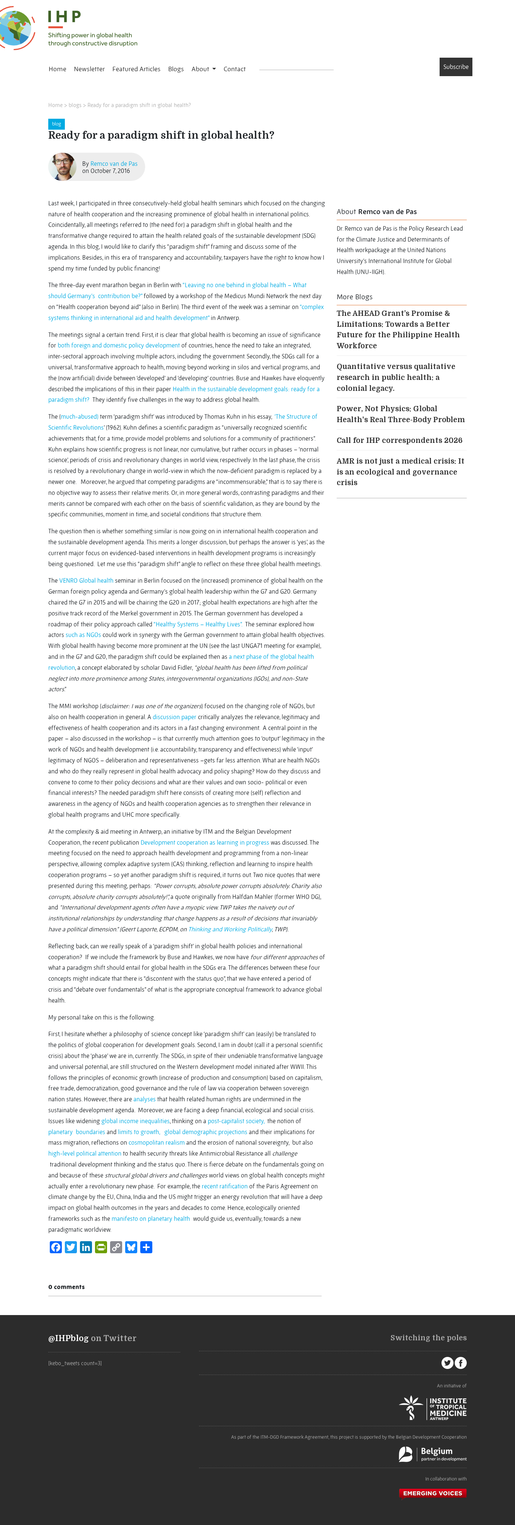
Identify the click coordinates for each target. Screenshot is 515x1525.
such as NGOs (83, 634)
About (201, 69)
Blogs (176, 69)
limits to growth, (140, 1132)
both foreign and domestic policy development (119, 345)
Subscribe (456, 66)
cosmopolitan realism (157, 1142)
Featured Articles (136, 69)
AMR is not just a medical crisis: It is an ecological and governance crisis (400, 472)
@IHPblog (68, 1338)
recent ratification (225, 1186)
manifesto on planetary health (151, 1218)
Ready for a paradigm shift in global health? (139, 105)
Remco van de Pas (114, 163)
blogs (75, 105)
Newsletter (89, 69)
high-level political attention (84, 1153)
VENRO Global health (86, 580)
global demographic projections (205, 1132)
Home (57, 69)
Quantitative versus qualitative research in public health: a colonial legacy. (396, 378)
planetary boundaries (76, 1132)
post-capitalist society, (237, 1121)
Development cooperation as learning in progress (205, 842)
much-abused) (79, 416)
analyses (144, 1099)
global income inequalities (135, 1121)
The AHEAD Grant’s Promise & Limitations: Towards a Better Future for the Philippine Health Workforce (398, 329)
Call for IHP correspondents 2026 (400, 440)
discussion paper (174, 717)
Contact (235, 69)
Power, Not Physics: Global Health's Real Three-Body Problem (401, 414)
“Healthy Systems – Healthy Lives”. (199, 624)
